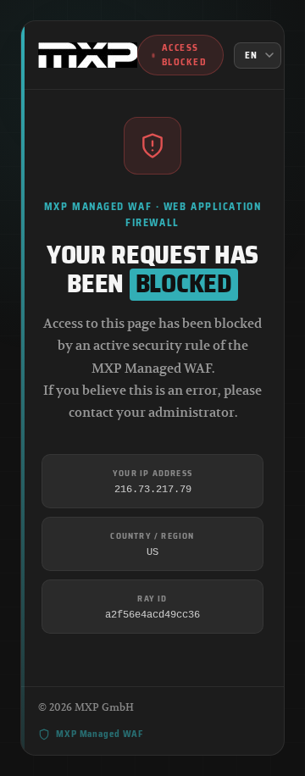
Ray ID (152, 598)
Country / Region (152, 535)
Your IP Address (152, 473)
